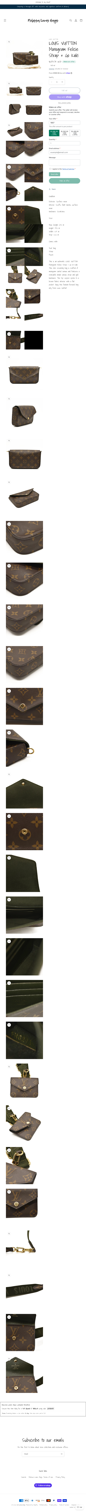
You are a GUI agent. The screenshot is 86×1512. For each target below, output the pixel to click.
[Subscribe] (61, 1454)
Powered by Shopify (31, 1505)
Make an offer (69, 61)
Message (52, 157)
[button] (5, 20)
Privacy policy (53, 1505)
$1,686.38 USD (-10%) (54, 133)
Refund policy (43, 1505)
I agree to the (63, 169)
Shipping (51, 69)
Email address (54, 148)
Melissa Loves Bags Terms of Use (41, 1477)
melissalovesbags (21, 1505)
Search (23, 1477)
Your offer (53, 119)
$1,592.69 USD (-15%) (64, 133)
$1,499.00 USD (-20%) (74, 133)
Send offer (54, 174)
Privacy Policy (60, 1477)
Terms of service (68, 169)
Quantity (51, 77)
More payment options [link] (64, 103)
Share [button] (54, 189)
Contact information (75, 1507)
